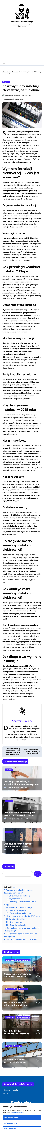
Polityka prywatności (17, 1112)
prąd (21, 99)
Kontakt (5, 1093)
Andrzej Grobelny (13, 787)
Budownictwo (10, 960)
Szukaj (10, 866)
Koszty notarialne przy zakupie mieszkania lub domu (15, 1005)
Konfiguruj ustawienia (10, 1123)
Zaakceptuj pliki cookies (11, 1118)
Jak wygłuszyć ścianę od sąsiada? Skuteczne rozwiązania (21, 783)
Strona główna (6, 72)
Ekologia (8, 1046)
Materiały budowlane (23, 960)
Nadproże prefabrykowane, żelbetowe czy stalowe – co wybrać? (17, 976)
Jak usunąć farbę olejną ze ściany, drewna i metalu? (18, 845)
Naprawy (15, 72)
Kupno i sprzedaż (11, 989)
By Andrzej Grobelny (13, 95)
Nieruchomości (23, 989)
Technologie (17, 1046)
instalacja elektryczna (11, 99)
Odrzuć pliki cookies (10, 1129)
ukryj (14, 887)
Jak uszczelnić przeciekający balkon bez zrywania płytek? (19, 814)
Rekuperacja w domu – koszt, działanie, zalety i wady (15, 1062)
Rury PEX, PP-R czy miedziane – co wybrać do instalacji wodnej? (16, 1034)
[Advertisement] (22, 45)
